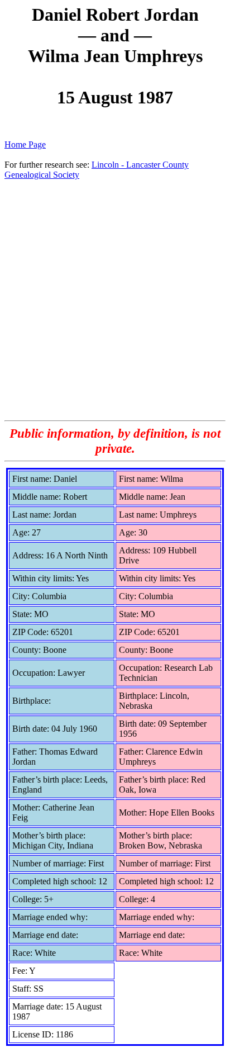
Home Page (25, 144)
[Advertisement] (115, 299)
